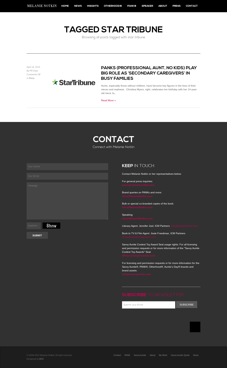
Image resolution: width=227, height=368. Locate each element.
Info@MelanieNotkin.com (137, 196)
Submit (37, 235)
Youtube (145, 317)
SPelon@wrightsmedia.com (138, 255)
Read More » (108, 100)
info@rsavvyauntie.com (136, 274)
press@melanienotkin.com (138, 185)
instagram (155, 317)
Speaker (147, 6)
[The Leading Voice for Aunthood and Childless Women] (42, 6)
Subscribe (187, 304)
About (162, 6)
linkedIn (150, 317)
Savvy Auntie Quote (180, 355)
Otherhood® (113, 6)
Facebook (129, 317)
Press (177, 6)
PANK (127, 355)
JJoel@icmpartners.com (184, 225)
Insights (93, 6)
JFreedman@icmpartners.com (139, 237)
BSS (41, 359)
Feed (160, 317)
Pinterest (139, 317)
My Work (163, 355)
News (78, 6)
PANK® (131, 6)
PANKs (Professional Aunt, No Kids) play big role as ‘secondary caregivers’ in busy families (149, 73)
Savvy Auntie (140, 355)
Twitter (134, 317)
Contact (192, 6)
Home (65, 6)
